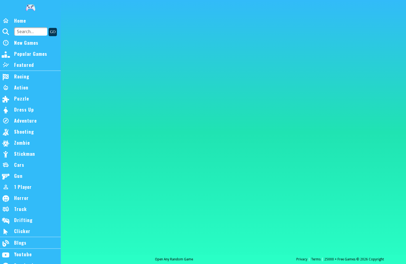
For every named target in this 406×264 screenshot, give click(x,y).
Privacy (301, 259)
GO (53, 32)
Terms (316, 259)
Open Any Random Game (174, 259)
